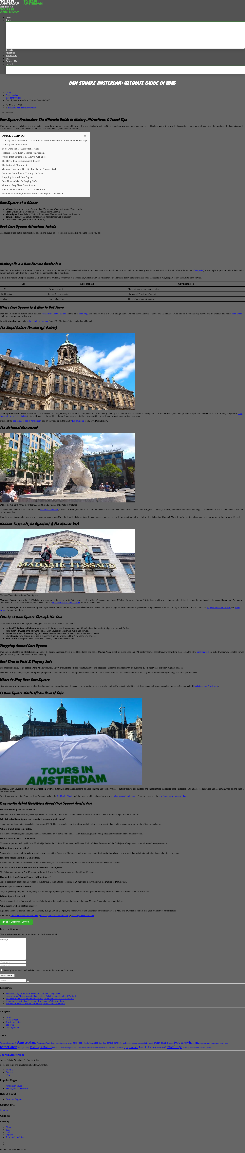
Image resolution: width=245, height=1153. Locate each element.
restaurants (64, 1047)
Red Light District (65, 796)
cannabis (118, 1042)
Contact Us (11, 61)
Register (9, 1134)
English (9, 64)
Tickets (9, 50)
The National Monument (14, 165)
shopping (120, 1047)
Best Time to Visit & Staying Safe (19, 181)
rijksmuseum (73, 1047)
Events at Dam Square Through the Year (22, 173)
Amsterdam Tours (18, 25)
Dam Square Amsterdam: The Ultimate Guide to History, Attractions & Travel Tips (44, 140)
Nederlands (14, 70)
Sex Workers (111, 1047)
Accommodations (5, 1043)
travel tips (174, 1047)
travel (163, 1047)
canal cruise (237, 313)
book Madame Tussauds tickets (66, 602)
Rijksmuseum (78, 421)
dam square (138, 1043)
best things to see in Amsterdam (27, 421)
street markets (203, 652)
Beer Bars (102, 1043)
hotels (202, 1043)
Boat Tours (14, 38)
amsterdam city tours (62, 1043)
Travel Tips (11, 55)
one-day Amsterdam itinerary (124, 796)
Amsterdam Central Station (54, 313)
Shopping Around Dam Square (17, 177)
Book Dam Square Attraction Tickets (21, 148)
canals (110, 1042)
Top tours (10, 1025)
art (71, 1043)
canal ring (83, 313)
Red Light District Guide (82, 915)
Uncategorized (12, 1027)
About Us (10, 1069)
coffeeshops (128, 1043)
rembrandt (56, 1047)
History (185, 1042)
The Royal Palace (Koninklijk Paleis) (21, 160)
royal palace (82, 1047)
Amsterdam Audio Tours (46, 1043)
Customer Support (14, 1099)
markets (207, 1043)
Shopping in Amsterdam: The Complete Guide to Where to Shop (35, 1001)
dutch (151, 1043)
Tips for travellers (13, 98)
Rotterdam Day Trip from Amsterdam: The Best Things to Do (33, 993)
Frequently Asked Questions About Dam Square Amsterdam (33, 193)
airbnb (14, 1043)
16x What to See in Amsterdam (24, 915)
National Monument (49, 509)
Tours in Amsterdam (149, 1047)
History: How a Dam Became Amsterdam (23, 152)
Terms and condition (15, 1137)
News (8, 1017)
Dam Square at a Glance (14, 144)
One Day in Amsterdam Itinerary (55, 915)
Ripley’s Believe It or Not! (219, 607)
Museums (10, 52)
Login (8, 1132)
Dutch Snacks (161, 1042)
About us (10, 1127)
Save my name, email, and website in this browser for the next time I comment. (38, 970)
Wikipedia (198, 270)
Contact (9, 1072)
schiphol (90, 1047)
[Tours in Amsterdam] (11, 4)
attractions (78, 1042)
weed (196, 1047)
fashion (171, 1043)
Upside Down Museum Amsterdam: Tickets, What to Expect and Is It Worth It (41, 996)
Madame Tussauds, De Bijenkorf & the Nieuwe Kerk (29, 169)
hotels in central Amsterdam (205, 686)
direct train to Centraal (38, 321)
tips (126, 1047)
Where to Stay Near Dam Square (18, 185)
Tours (8, 20)
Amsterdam (26, 1042)
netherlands (8, 1047)
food (177, 1042)
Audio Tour (88, 1043)
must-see (224, 1043)
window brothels (205, 1047)
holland (194, 1042)
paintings (25, 1047)
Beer (95, 1042)
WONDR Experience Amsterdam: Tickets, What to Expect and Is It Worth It (40, 998)
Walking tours (188, 1047)
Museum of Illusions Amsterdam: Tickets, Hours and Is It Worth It (35, 1003)
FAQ (8, 58)
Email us (4, 1110)
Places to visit (12, 95)
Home (9, 17)
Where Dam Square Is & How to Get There (24, 156)
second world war (99, 1047)
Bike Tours (14, 44)
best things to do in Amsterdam (172, 796)
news (20, 1047)
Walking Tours (16, 32)
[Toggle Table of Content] (84, 136)
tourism (133, 1047)
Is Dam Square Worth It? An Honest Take (23, 189)
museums (215, 1043)
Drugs (145, 1042)
